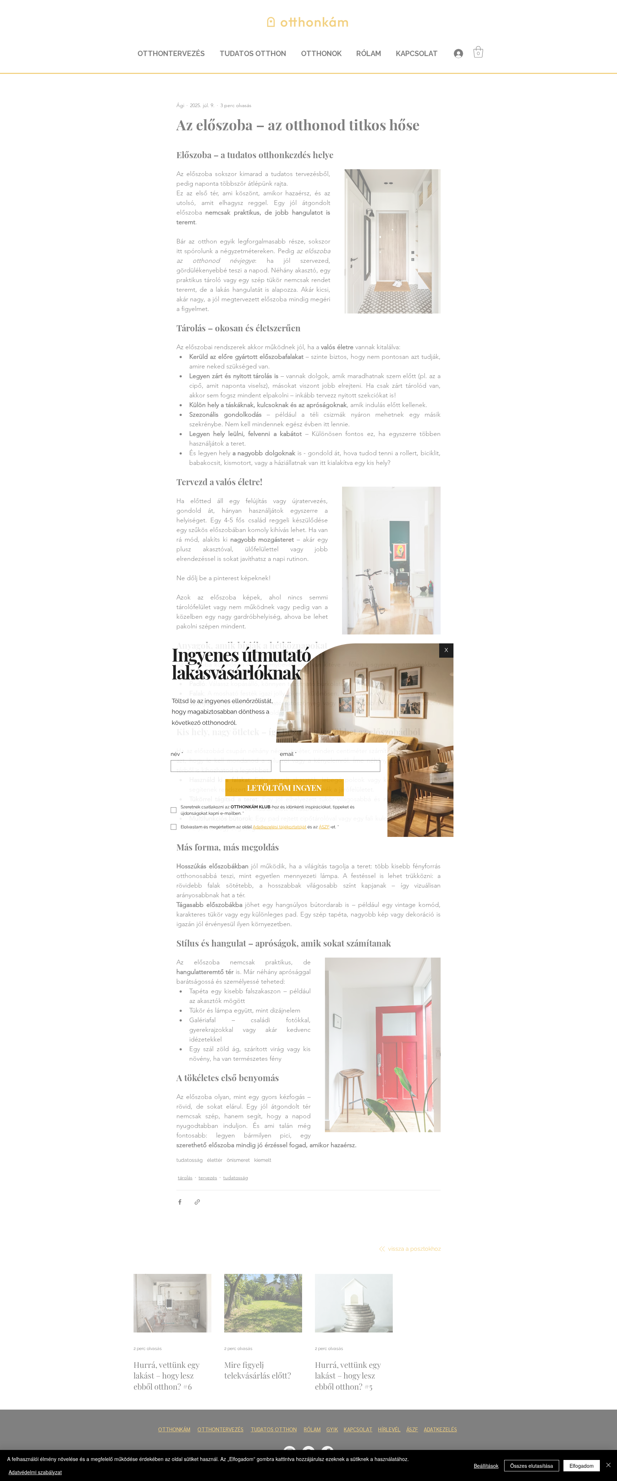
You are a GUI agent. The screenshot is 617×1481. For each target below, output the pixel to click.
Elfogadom (582, 1465)
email (288, 754)
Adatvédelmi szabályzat (35, 1472)
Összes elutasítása (531, 1465)
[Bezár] (608, 1465)
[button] (446, 650)
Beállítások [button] (486, 1465)
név (177, 754)
